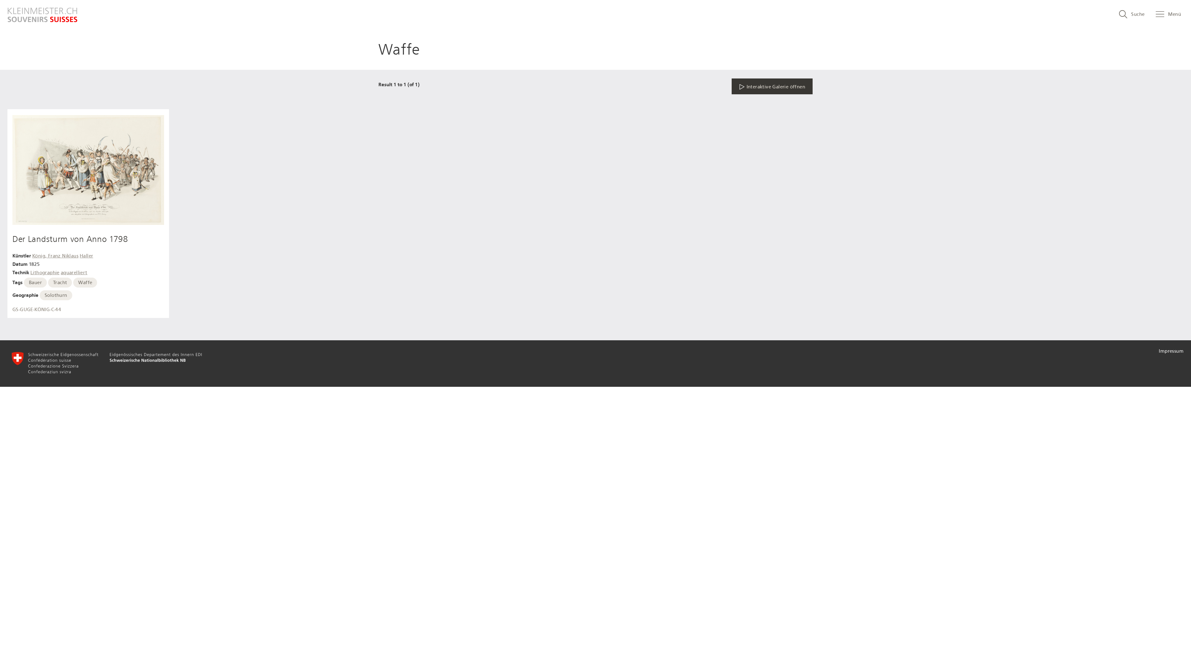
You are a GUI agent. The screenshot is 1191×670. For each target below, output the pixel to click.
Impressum (1171, 351)
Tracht (60, 282)
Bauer (35, 282)
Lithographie (45, 272)
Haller (86, 256)
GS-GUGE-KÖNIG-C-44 (36, 309)
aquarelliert (74, 272)
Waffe (85, 282)
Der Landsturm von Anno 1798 (70, 239)
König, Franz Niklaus (55, 256)
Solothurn (56, 295)
